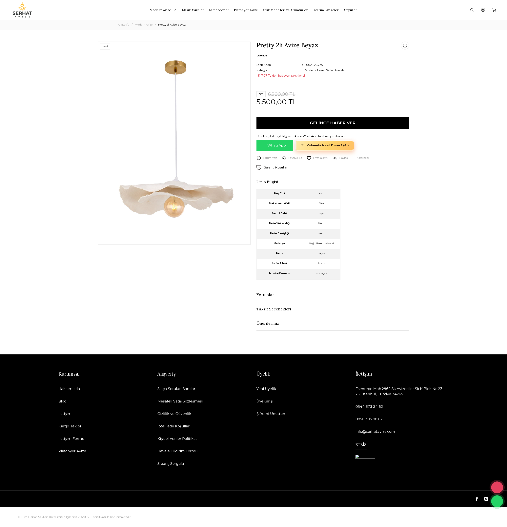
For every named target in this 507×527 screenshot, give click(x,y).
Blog (62, 401)
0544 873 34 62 (369, 406)
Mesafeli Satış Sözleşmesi (180, 401)
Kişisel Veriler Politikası (177, 439)
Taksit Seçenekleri (273, 308)
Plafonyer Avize (72, 451)
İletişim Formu (71, 439)
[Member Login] (483, 10)
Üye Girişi (264, 401)
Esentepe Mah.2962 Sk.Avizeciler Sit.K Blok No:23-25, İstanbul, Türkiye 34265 (399, 391)
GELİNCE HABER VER (332, 122)
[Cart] (494, 10)
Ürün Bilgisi (267, 181)
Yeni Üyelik (266, 389)
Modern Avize (314, 70)
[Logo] (22, 10)
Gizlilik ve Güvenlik (174, 414)
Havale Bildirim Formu (177, 451)
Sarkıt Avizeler (336, 70)
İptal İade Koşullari (174, 426)
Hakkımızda (69, 389)
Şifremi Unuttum (271, 414)
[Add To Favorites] (405, 45)
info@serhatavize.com (375, 431)
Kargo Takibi (69, 426)
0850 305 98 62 (369, 419)
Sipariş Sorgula (170, 463)
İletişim (64, 414)
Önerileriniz (267, 323)
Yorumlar (265, 294)
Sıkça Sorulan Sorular (176, 389)
